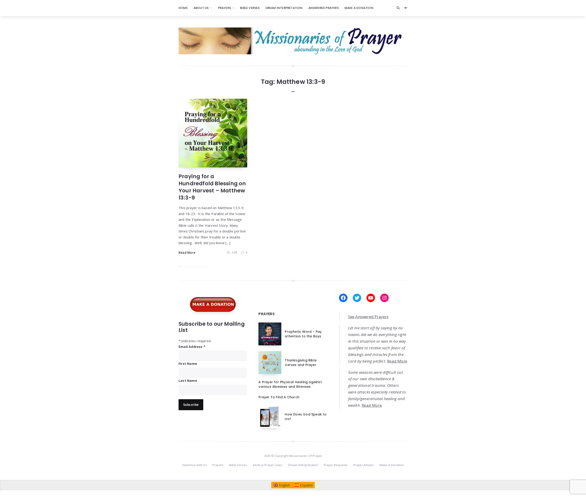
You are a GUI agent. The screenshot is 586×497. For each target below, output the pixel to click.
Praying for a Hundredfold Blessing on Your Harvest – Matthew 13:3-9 (212, 187)
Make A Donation (359, 8)
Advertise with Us (194, 465)
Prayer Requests (336, 465)
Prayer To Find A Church (278, 397)
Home (183, 8)
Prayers (224, 8)
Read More (187, 252)
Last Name (188, 380)
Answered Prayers (323, 8)
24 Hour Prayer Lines (267, 465)
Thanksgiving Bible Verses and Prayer (301, 362)
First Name (188, 363)
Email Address (192, 346)
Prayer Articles (363, 465)
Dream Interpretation (284, 8)
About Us (201, 8)
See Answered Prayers (368, 316)
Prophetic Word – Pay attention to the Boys (303, 334)
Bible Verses (250, 8)
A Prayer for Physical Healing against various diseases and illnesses (290, 384)
